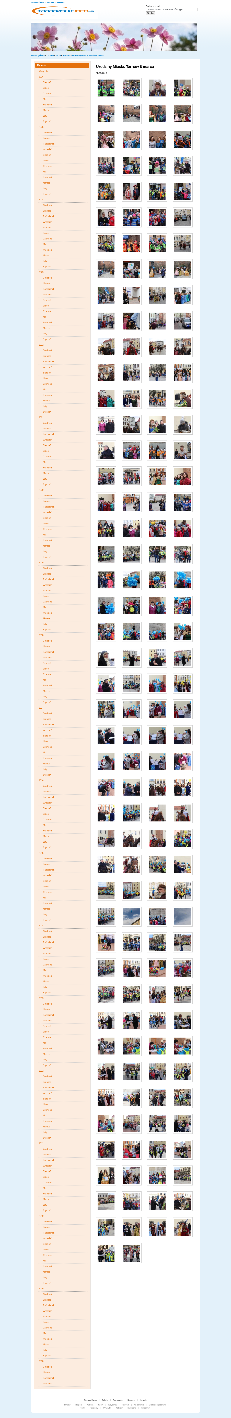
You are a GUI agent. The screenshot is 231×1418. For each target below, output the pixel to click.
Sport (100, 1405)
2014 (41, 925)
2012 (41, 1071)
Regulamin (118, 1400)
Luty (45, 116)
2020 (41, 490)
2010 (41, 1216)
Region (78, 1405)
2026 (41, 76)
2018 (41, 635)
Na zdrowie (139, 1405)
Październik (48, 143)
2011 (41, 1143)
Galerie (50, 55)
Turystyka (112, 1405)
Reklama (60, 2)
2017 (41, 708)
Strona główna (37, 2)
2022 (41, 345)
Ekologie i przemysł (157, 1405)
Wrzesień (47, 149)
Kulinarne (132, 1408)
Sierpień (47, 82)
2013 (41, 998)
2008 (41, 1361)
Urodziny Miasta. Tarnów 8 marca (88, 55)
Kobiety (119, 1408)
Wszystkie (44, 71)
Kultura (90, 1405)
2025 (41, 127)
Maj (45, 99)
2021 (41, 417)
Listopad (47, 138)
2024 (41, 199)
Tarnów (67, 1405)
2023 (41, 272)
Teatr (82, 1408)
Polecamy (145, 1408)
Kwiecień (47, 104)
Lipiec (46, 88)
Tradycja (125, 1405)
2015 (41, 853)
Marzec (66, 55)
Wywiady (107, 1408)
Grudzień (47, 132)
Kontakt (50, 2)
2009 (41, 1288)
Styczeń (47, 121)
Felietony (94, 1408)
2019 (58, 55)
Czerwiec (47, 93)
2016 (41, 780)
